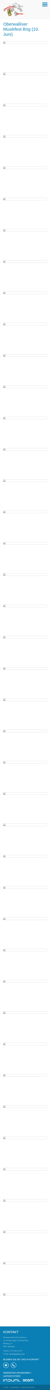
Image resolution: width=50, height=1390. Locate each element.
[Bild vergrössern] (25, 55)
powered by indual (27, 1387)
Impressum (15, 1387)
